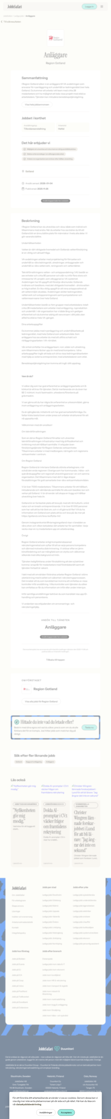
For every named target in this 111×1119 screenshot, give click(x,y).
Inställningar (46, 1112)
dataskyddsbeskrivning (28, 1104)
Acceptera (66, 1112)
